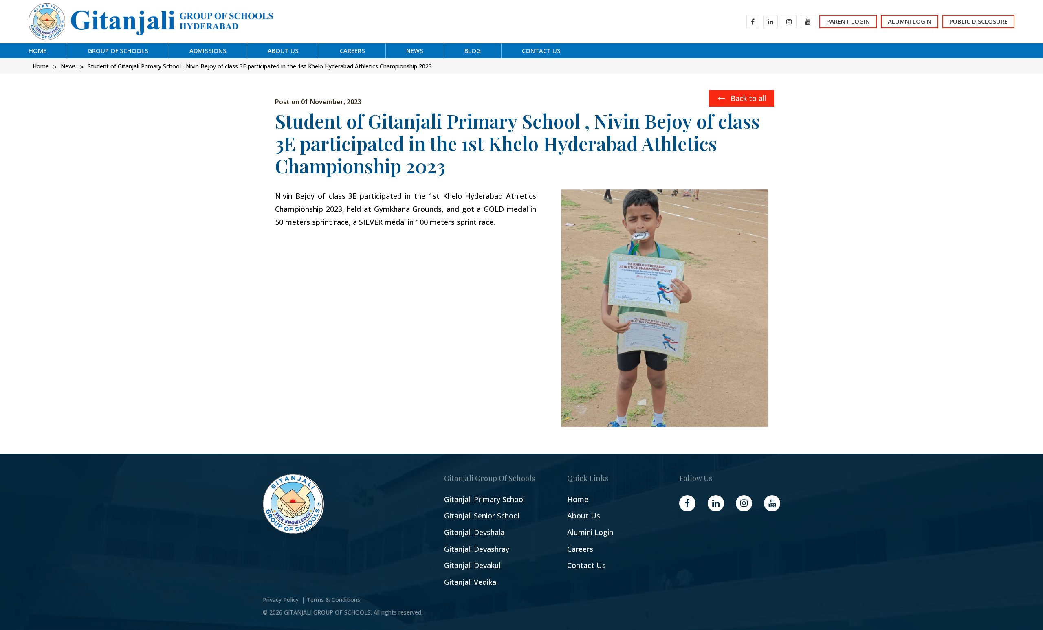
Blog (472, 50)
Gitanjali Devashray (476, 549)
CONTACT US (541, 50)
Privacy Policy (281, 600)
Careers (580, 549)
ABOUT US (283, 50)
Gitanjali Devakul (472, 565)
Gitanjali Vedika (470, 582)
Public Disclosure (978, 21)
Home (37, 50)
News (414, 50)
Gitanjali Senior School (481, 515)
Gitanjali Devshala (474, 532)
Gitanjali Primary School (484, 499)
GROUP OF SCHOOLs (118, 50)
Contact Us (586, 565)
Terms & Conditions (333, 600)
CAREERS (352, 50)
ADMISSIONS (208, 50)
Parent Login (848, 21)
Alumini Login (590, 532)
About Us (583, 515)
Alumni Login (909, 21)
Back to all (747, 98)
